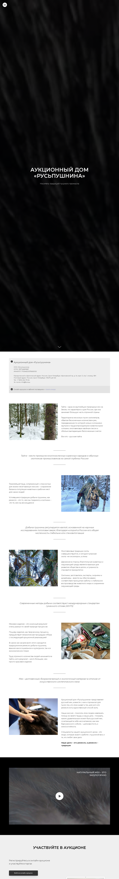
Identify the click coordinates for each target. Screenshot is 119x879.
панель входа (50, 389)
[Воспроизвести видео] (59, 796)
